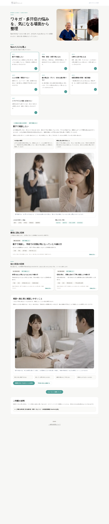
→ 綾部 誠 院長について (54, 424)
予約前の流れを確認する (44, 383)
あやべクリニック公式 (94, 3)
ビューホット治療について (54, 392)
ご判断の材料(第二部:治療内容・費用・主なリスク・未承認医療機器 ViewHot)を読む (37, 409)
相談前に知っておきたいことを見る (24, 383)
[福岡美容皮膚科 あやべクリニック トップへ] (16, 3)
